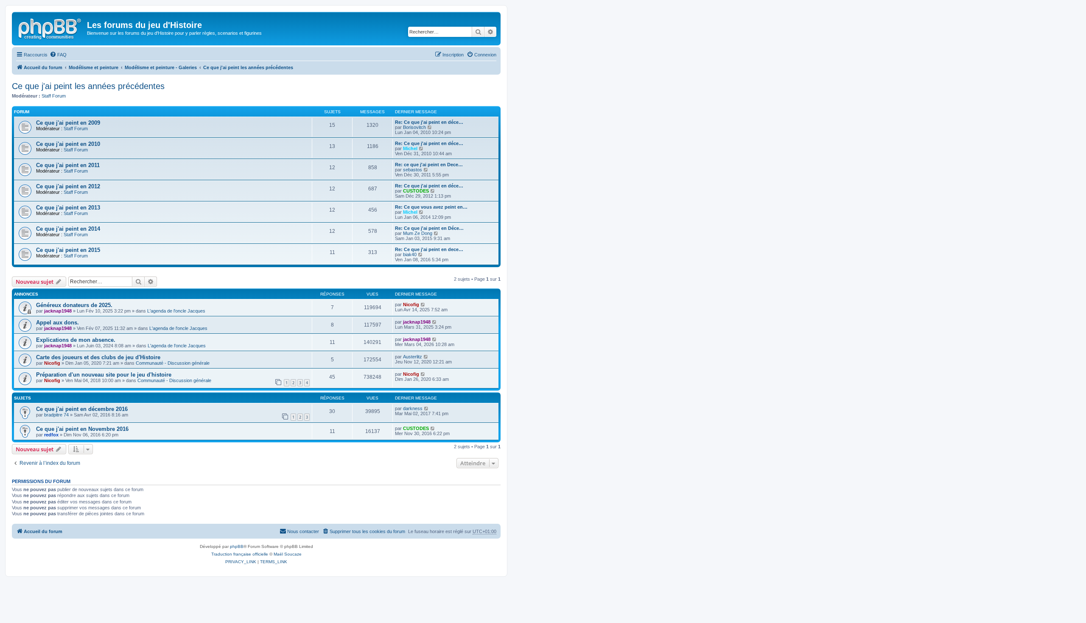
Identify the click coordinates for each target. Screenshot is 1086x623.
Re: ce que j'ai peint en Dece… (429, 164)
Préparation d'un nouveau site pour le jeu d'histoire (103, 375)
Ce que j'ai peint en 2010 (68, 144)
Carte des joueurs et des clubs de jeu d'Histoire (98, 357)
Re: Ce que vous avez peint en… (431, 207)
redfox (51, 434)
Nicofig (411, 304)
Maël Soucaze (288, 554)
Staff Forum (54, 95)
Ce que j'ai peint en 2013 (68, 207)
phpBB (237, 546)
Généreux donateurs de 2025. (74, 305)
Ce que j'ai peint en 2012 (68, 186)
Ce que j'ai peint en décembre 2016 (82, 409)
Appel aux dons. (57, 322)
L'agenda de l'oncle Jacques (176, 310)
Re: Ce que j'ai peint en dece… (429, 249)
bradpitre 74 (56, 414)
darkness (413, 408)
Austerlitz (412, 356)
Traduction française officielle (239, 554)
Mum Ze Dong (417, 233)
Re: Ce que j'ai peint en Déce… (429, 228)
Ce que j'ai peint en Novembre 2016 (82, 429)
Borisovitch (414, 127)
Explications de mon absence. (75, 340)
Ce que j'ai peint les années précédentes (88, 86)
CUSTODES (416, 190)
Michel (410, 148)
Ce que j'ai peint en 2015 (68, 250)
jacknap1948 (58, 310)
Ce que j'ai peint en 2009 (68, 123)
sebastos (412, 169)
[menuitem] (58, 55)
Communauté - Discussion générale (173, 363)
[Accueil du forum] (50, 27)
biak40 (410, 254)
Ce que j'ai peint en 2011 (68, 165)
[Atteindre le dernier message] (423, 304)
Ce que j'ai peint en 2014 (68, 229)
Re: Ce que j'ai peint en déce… (429, 122)
